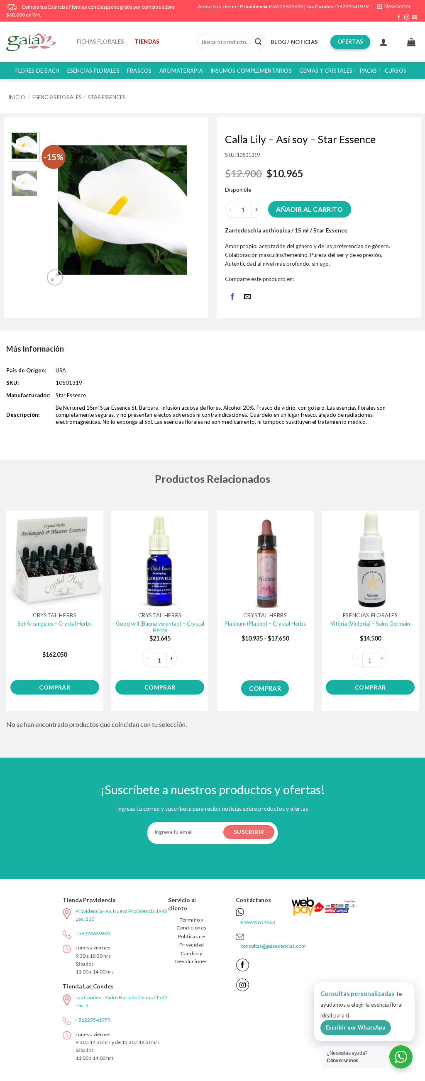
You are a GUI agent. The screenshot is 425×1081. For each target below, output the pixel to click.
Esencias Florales (93, 70)
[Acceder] (383, 42)
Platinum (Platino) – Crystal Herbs (265, 623)
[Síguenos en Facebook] (398, 17)
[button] (394, 6)
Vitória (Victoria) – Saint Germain (370, 623)
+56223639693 (285, 6)
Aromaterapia (181, 70)
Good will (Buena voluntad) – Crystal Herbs (160, 627)
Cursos (396, 70)
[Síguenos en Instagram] (406, 17)
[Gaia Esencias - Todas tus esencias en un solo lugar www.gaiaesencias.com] (35, 42)
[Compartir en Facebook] (232, 297)
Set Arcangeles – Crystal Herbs (54, 623)
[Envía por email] (247, 297)
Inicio (16, 97)
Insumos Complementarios (251, 70)
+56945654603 (257, 922)
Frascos (139, 70)
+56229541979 (351, 6)
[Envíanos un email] (414, 17)
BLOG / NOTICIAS (294, 42)
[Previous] (58, 210)
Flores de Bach (37, 70)
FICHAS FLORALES (100, 41)
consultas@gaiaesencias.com (273, 946)
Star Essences (106, 97)
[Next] (186, 210)
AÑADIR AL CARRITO (309, 209)
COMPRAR (54, 687)
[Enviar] (258, 42)
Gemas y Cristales (325, 70)
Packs (368, 70)
